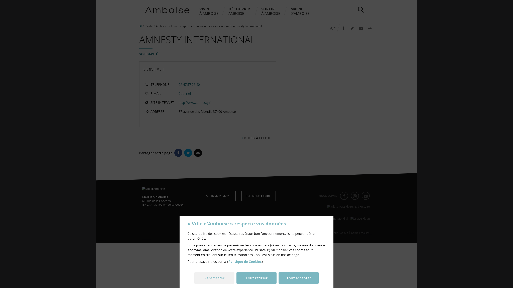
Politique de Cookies (245, 261)
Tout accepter (298, 278)
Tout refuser (256, 278)
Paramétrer (214, 278)
